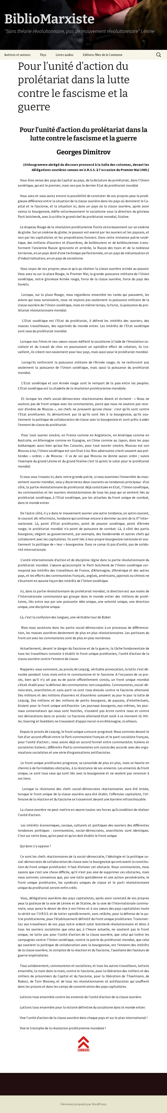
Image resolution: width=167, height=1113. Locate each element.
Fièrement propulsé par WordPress (83, 1104)
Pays (43, 55)
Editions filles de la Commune (102, 55)
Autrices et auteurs (17, 55)
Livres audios (64, 55)
